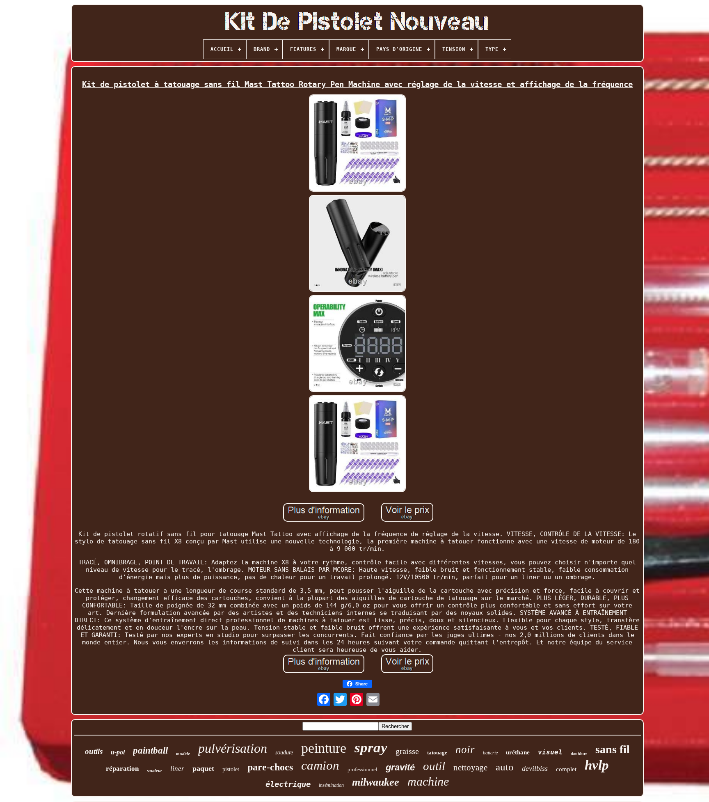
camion (320, 765)
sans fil (612, 749)
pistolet (230, 769)
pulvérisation (232, 748)
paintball (150, 750)
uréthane (518, 752)
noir (465, 749)
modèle (183, 753)
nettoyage (470, 767)
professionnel (362, 769)
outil (434, 765)
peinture (323, 748)
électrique (288, 783)
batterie (490, 753)
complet (566, 769)
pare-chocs (270, 767)
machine (428, 781)
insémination (331, 785)
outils (94, 751)
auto (505, 766)
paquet (203, 768)
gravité (400, 767)
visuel (550, 752)
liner (177, 768)
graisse (407, 751)
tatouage (437, 752)
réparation (122, 768)
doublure (579, 754)
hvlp (597, 765)
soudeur (154, 770)
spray (370, 748)
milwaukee (375, 782)
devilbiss (535, 768)
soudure (284, 752)
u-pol (118, 752)
